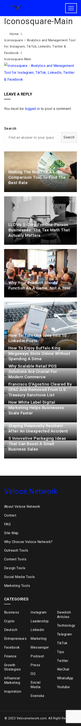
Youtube (63, 687)
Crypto (9, 621)
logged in (32, 109)
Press (35, 665)
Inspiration (12, 691)
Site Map (11, 533)
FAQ (7, 524)
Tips (60, 652)
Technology (66, 625)
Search (10, 128)
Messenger (39, 647)
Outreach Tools (16, 550)
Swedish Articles (64, 614)
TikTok (62, 643)
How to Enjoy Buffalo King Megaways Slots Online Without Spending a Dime (39, 353)
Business (11, 612)
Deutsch (10, 630)
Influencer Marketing (12, 680)
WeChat (63, 669)
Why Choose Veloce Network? (28, 542)
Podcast (37, 656)
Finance (10, 656)
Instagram (38, 612)
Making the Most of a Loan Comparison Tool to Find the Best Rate (37, 177)
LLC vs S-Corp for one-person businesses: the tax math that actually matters (39, 230)
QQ (32, 674)
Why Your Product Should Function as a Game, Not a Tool (39, 285)
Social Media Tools (19, 577)
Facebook (12, 647)
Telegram (64, 634)
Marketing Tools (17, 586)
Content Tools (15, 559)
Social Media (35, 684)
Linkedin (37, 630)
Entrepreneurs (14, 639)
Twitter (62, 661)
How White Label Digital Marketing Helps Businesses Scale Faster (36, 407)
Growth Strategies (12, 667)
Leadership (39, 621)
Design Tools (14, 568)
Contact (10, 515)
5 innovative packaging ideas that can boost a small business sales (37, 444)
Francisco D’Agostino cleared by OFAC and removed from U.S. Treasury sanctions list (40, 389)
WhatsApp (65, 678)
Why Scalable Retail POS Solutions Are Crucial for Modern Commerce (32, 371)
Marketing (38, 639)
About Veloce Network (22, 507)
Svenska (37, 696)
